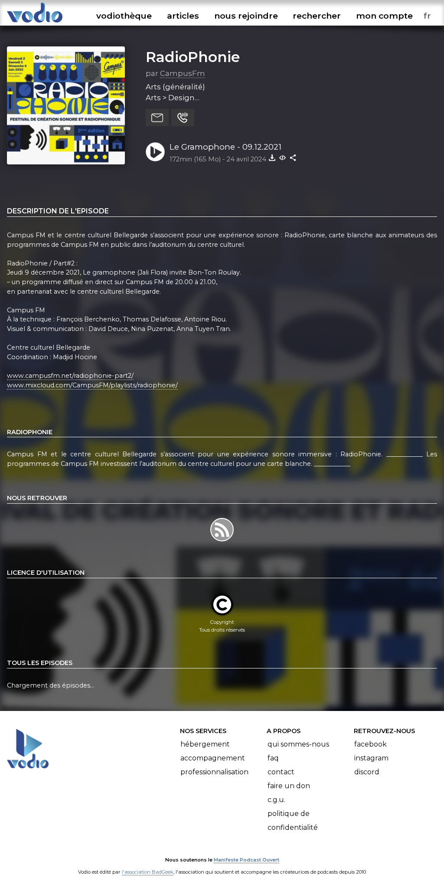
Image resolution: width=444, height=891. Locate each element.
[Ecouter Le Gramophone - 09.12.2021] (155, 151)
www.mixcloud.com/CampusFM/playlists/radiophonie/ (92, 385)
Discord (366, 772)
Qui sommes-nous (298, 744)
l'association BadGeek (147, 872)
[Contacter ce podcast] (157, 117)
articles (183, 15)
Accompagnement (212, 758)
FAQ (273, 758)
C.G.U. (276, 800)
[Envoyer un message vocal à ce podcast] (182, 117)
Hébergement (205, 744)
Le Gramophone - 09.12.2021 (225, 147)
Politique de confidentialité (293, 820)
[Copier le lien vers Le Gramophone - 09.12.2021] (293, 157)
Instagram (371, 758)
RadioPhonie (193, 57)
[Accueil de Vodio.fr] (34, 23)
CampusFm (182, 73)
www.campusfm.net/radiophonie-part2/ (70, 376)
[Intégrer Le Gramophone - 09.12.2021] (282, 157)
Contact (281, 772)
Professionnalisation (214, 772)
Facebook (370, 744)
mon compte (384, 15)
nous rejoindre (246, 15)
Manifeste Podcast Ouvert (246, 860)
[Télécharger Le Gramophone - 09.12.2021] (272, 157)
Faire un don (289, 786)
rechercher (317, 15)
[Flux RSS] (221, 541)
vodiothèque (124, 15)
